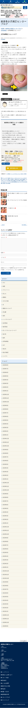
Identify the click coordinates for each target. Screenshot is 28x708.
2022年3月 (5, 559)
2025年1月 (5, 435)
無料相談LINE (14, 168)
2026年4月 (5, 379)
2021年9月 (5, 582)
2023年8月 (5, 497)
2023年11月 (6, 486)
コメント (4, 237)
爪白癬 (4, 312)
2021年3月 (5, 604)
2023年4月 (5, 512)
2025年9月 (5, 405)
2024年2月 (5, 475)
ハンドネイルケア (7, 319)
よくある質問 (5, 683)
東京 (12, 180)
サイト (2, 262)
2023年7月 (5, 501)
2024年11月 (6, 442)
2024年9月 (5, 449)
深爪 (18, 179)
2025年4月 (5, 423)
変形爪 (4, 183)
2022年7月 (5, 545)
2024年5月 (5, 464)
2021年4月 (5, 600)
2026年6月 (5, 372)
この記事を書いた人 (7, 99)
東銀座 (23, 179)
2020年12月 (6, 615)
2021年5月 (5, 596)
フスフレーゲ (4, 179)
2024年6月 (5, 460)
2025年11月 (6, 398)
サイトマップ (5, 700)
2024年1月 (5, 479)
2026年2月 (5, 387)
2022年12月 (6, 526)
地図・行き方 (6, 163)
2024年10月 (6, 446)
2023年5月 (5, 508)
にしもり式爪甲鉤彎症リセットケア (15, 181)
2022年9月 (5, 537)
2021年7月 (5, 589)
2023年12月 (6, 482)
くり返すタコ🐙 (12, 208)
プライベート (6, 290)
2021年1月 (5, 611)
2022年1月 (5, 567)
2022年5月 (5, 552)
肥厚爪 (14, 180)
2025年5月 (5, 420)
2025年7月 (5, 412)
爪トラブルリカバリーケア (10, 330)
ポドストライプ (18, 178)
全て (4, 345)
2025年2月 (5, 431)
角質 (8, 179)
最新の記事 (17, 99)
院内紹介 (4, 680)
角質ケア (13, 179)
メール (3, 257)
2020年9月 (5, 626)
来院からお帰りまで (7, 674)
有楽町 (22, 180)
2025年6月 (5, 416)
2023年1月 (5, 523)
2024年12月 (6, 438)
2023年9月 (5, 493)
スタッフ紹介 (5, 677)
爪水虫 (20, 179)
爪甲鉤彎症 (3, 39)
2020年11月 (6, 618)
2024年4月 (5, 468)
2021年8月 (5, 585)
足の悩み (9, 180)
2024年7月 (5, 457)
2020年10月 (6, 622)
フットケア (5, 178)
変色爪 (9, 173)
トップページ (5, 672)
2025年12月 (6, 394)
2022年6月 (5, 548)
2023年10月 (6, 490)
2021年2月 (5, 607)
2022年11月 (6, 530)
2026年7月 (5, 368)
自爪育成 (5, 323)
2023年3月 (5, 515)
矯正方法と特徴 (6, 686)
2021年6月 (5, 593)
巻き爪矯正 (8, 183)
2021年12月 (6, 571)
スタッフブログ (6, 697)
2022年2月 (5, 563)
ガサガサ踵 (5, 301)
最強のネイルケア (7, 308)
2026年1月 (5, 390)
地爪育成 (5, 326)
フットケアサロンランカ (15, 173)
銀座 (16, 179)
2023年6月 (5, 504)
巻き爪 (22, 173)
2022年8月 (5, 541)
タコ (22, 178)
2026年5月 (5, 376)
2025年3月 (5, 427)
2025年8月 (5, 409)
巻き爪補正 (18, 180)
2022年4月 (5, 556)
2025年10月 (6, 401)
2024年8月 (5, 453)
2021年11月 (6, 574)
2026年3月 (5, 383)
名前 (3, 252)
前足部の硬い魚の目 (13, 216)
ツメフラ (5, 356)
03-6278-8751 (16, 153)
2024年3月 (5, 471)
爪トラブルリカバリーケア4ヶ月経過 (17, 200)
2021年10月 (6, 578)
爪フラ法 (24, 181)
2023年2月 (5, 519)
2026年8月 (5, 365)
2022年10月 (6, 534)
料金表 (3, 688)
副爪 (4, 337)
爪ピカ (4, 293)
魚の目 (9, 178)
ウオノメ (12, 178)
